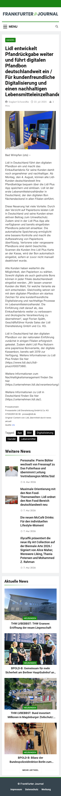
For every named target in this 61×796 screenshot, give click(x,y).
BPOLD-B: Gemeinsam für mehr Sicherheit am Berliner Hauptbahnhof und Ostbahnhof (30, 672)
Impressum (16, 789)
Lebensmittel (28, 439)
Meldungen (30, 618)
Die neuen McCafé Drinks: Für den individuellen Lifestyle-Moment (37, 521)
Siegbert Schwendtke (19, 101)
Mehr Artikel (30, 770)
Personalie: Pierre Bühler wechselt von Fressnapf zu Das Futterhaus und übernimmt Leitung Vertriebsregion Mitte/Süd (37, 468)
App (19, 432)
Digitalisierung (45, 432)
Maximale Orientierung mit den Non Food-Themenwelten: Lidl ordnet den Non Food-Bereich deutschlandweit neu (37, 497)
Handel (10, 40)
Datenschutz (31, 789)
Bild (29, 432)
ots (13, 425)
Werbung (46, 789)
